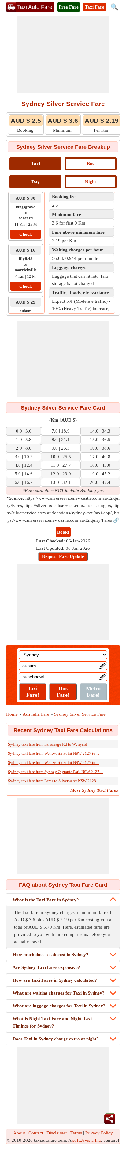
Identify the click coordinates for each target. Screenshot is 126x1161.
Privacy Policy (99, 1132)
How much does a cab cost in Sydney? (50, 954)
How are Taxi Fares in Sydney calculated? (55, 980)
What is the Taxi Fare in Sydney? (46, 899)
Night (90, 181)
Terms (76, 1132)
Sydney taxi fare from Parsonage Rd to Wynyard (47, 744)
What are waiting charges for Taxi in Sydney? (59, 993)
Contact (35, 1132)
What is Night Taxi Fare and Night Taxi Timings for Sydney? (52, 1022)
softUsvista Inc (86, 1140)
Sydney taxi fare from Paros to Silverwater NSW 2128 (52, 781)
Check (25, 234)
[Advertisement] (63, 54)
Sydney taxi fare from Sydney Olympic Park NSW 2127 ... (55, 771)
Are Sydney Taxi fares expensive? (46, 967)
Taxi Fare (94, 7)
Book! (63, 532)
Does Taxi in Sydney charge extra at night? (56, 1038)
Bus (90, 163)
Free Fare (69, 7)
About (19, 1132)
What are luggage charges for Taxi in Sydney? (59, 1005)
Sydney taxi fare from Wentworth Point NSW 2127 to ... (53, 753)
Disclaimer (56, 1132)
